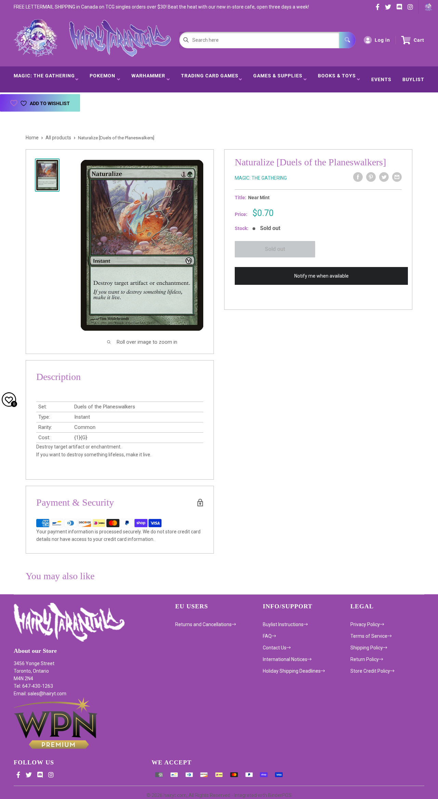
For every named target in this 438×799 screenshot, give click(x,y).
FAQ (267, 636)
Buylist (413, 79)
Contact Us (274, 647)
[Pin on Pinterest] (371, 177)
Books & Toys (337, 79)
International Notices (285, 659)
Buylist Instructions (283, 624)
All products (58, 137)
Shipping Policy (366, 647)
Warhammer (148, 79)
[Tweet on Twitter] (384, 177)
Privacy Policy (365, 624)
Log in (382, 40)
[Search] (347, 40)
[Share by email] (397, 177)
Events (381, 79)
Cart (419, 40)
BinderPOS (280, 795)
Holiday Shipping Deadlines (292, 671)
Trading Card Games (210, 79)
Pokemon (102, 79)
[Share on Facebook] (358, 177)
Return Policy (364, 659)
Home (32, 137)
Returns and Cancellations (203, 624)
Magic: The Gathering (44, 79)
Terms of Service (368, 636)
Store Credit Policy (370, 671)
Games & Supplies (277, 79)
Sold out (275, 249)
